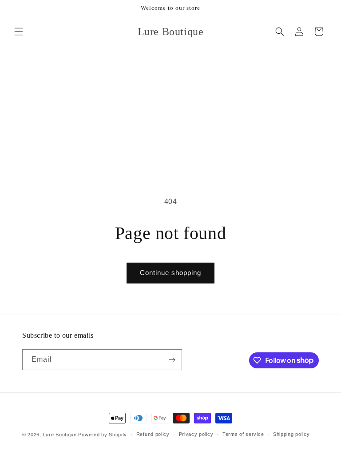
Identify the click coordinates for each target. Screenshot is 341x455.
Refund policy (153, 434)
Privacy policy (196, 434)
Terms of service (243, 434)
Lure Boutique (60, 434)
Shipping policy (291, 434)
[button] (18, 31)
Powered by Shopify (102, 434)
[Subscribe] (172, 359)
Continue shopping (170, 272)
